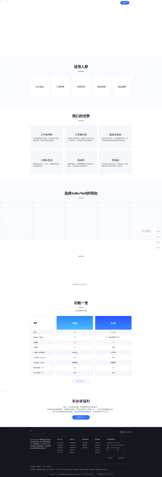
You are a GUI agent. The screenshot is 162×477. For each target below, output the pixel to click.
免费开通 (79, 417)
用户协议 (85, 447)
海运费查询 (39, 469)
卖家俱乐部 (73, 447)
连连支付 (52, 469)
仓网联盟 (32, 469)
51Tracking (58, 469)
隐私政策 (85, 445)
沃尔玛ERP (60, 447)
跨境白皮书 (73, 442)
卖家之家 (70, 469)
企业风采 (97, 447)
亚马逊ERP (60, 445)
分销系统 (75, 469)
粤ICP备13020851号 (89, 474)
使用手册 (85, 442)
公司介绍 (97, 442)
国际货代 (86, 469)
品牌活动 (97, 450)
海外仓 (44, 469)
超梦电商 (97, 469)
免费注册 (124, 2)
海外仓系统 (104, 469)
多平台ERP (60, 442)
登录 (117, 2)
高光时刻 (97, 445)
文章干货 (72, 445)
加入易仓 (97, 452)
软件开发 (64, 469)
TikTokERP (60, 452)
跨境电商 (81, 469)
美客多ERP (60, 450)
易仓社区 (72, 450)
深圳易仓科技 (33, 439)
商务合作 (72, 452)
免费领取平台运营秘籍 (79, 284)
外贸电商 (92, 469)
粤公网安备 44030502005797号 (105, 474)
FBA (48, 469)
